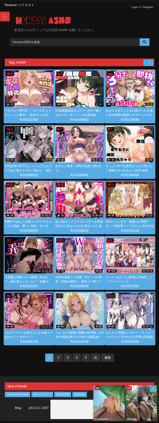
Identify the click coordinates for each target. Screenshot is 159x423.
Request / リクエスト (19, 5)
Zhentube (79, 394)
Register (148, 7)
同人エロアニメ (42, 394)
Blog (18, 408)
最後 (108, 357)
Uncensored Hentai (17, 394)
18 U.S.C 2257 (38, 408)
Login (134, 7)
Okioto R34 (62, 394)
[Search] (145, 42)
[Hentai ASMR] (84, 21)
